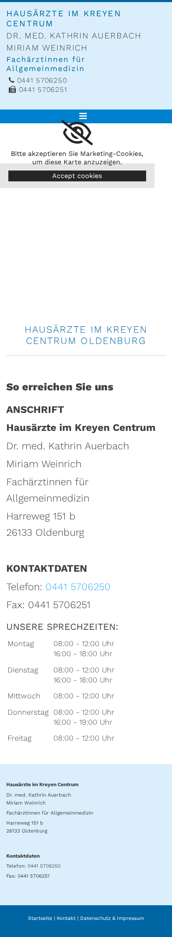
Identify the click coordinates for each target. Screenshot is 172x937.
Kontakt (66, 918)
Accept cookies (77, 176)
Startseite (40, 918)
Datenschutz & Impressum (112, 918)
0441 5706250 (78, 587)
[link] (77, 132)
